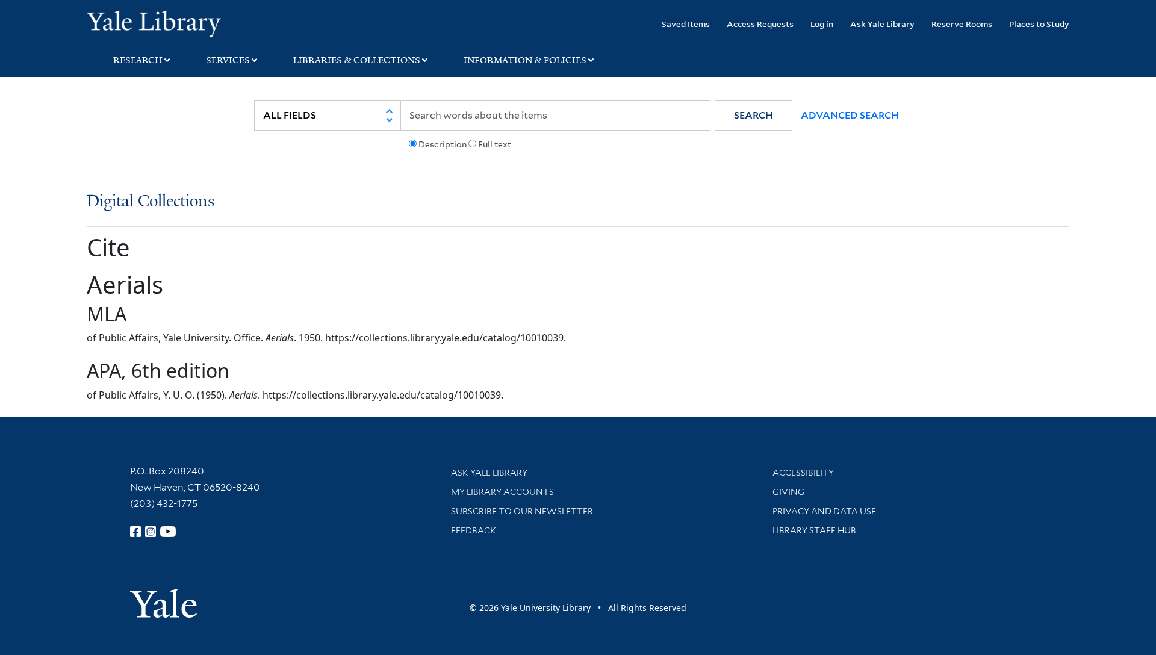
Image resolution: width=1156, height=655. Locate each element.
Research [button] (138, 60)
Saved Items (686, 23)
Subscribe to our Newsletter (522, 511)
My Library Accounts (502, 492)
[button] (753, 115)
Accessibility (803, 472)
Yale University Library (160, 23)
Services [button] (228, 60)
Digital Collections (150, 202)
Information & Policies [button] (525, 60)
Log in (821, 23)
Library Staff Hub (814, 530)
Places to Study (1039, 23)
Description (442, 144)
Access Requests (760, 23)
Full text (494, 144)
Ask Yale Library (882, 23)
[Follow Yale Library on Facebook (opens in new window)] (135, 531)
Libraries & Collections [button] (356, 60)
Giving (788, 492)
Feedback (473, 530)
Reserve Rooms (961, 23)
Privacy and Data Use (824, 511)
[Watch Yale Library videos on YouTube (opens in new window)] (168, 531)
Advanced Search (850, 115)
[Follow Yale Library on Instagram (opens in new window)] (150, 531)
